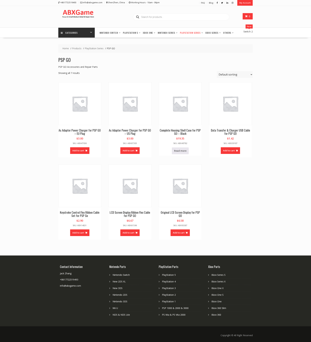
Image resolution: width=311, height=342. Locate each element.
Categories (71, 32)
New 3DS (117, 288)
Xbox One (148, 32)
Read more (180, 150)
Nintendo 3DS (120, 301)
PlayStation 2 (169, 294)
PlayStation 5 (130, 32)
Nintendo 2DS (120, 294)
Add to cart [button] (78, 150)
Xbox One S (217, 294)
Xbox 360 (216, 314)
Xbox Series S (218, 274)
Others (227, 32)
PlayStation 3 (169, 288)
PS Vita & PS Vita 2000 (173, 314)
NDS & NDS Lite (121, 314)
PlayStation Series (190, 32)
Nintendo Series (166, 32)
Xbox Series (211, 32)
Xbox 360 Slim (218, 308)
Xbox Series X (218, 281)
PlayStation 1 (169, 301)
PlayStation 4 (169, 281)
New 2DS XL (119, 281)
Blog (211, 2)
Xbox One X (217, 288)
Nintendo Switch (109, 32)
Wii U (115, 308)
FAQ (203, 2)
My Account (245, 2)
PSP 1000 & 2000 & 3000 (175, 308)
